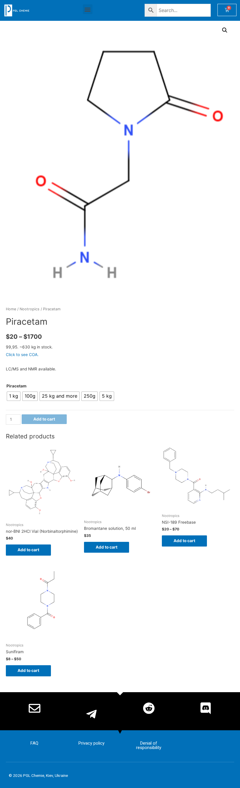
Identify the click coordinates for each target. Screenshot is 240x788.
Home (11, 309)
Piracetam (16, 386)
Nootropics (30, 309)
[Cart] (226, 10)
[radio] (13, 396)
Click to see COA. (22, 354)
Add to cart (44, 419)
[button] (87, 9)
